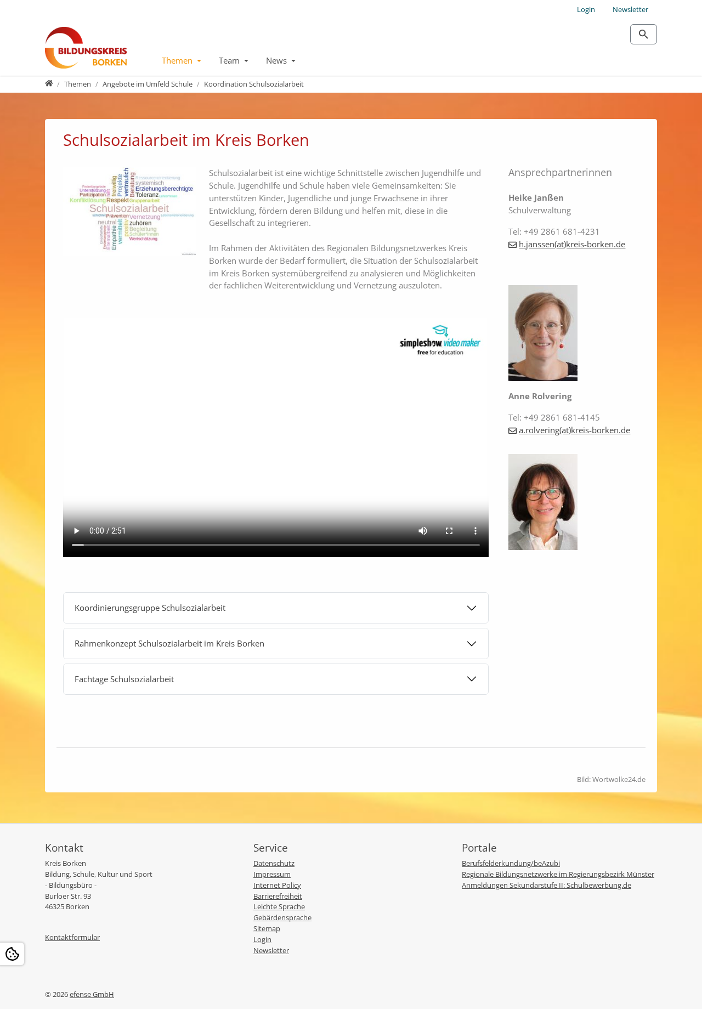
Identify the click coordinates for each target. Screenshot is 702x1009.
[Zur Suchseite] (643, 34)
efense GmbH (92, 994)
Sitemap (266, 928)
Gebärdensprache (282, 917)
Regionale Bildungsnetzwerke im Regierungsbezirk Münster (558, 874)
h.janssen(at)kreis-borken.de (572, 244)
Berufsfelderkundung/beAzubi (511, 863)
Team (230, 60)
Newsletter (630, 9)
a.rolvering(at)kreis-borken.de (574, 429)
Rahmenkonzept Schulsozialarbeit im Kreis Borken (169, 643)
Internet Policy (277, 885)
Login (586, 9)
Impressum (272, 874)
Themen (178, 60)
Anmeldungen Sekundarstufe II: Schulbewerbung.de (546, 885)
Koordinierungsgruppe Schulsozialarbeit (150, 607)
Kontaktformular (72, 937)
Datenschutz (274, 863)
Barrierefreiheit (277, 896)
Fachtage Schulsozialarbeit (124, 678)
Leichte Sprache (279, 906)
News (277, 60)
